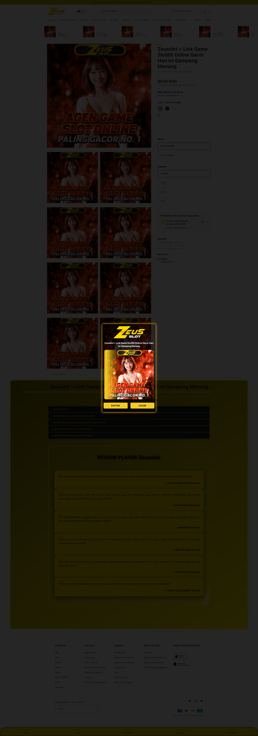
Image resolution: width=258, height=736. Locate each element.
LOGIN (142, 405)
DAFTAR (115, 405)
